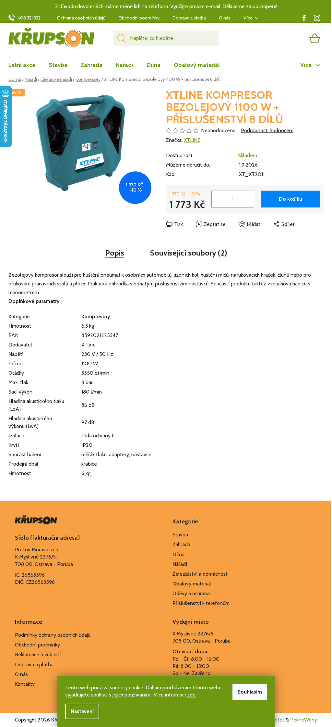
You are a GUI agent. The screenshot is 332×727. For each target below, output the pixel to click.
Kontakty (25, 684)
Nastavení (82, 711)
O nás (225, 18)
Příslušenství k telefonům (201, 603)
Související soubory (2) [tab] (188, 252)
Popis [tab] (114, 252)
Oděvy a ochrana (191, 593)
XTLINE (192, 140)
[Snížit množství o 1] (216, 199)
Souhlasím (249, 692)
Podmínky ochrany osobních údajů (52, 635)
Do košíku (290, 199)
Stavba (180, 535)
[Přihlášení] (289, 38)
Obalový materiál (191, 584)
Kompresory (95, 316)
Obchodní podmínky (139, 18)
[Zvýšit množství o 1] (249, 199)
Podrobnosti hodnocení (267, 130)
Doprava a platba (189, 18)
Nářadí (179, 564)
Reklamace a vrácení (38, 654)
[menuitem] (25, 65)
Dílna (178, 554)
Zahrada (181, 544)
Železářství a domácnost (200, 574)
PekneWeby (303, 720)
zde (191, 695)
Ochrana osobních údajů (81, 18)
